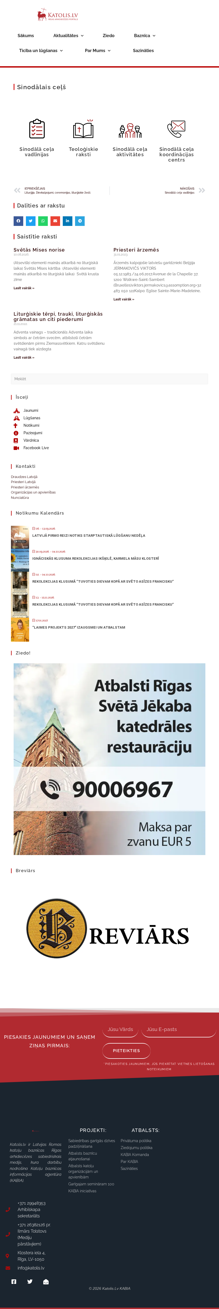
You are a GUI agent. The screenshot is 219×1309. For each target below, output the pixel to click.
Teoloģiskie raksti (83, 151)
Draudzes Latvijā (24, 477)
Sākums (26, 35)
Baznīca (142, 35)
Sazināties (143, 50)
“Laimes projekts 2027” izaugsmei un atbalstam (78, 627)
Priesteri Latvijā (23, 482)
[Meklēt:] (109, 379)
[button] (18, 221)
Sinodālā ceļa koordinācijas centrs (176, 154)
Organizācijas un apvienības (33, 492)
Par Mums (95, 50)
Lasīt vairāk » (24, 288)
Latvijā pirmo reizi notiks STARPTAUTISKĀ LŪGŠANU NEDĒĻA (88, 536)
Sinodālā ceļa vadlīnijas (36, 151)
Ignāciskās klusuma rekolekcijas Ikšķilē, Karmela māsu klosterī (95, 558)
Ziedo (109, 35)
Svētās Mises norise (39, 250)
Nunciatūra (20, 498)
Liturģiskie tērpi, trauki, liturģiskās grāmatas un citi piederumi (58, 316)
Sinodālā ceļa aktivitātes (130, 151)
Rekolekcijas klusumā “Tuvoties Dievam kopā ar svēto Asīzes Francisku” (103, 581)
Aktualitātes (65, 35)
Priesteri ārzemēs (136, 250)
